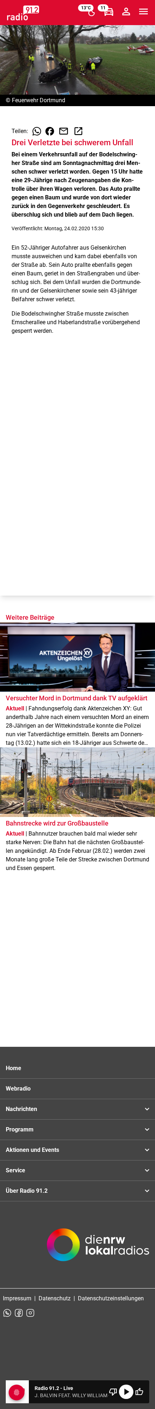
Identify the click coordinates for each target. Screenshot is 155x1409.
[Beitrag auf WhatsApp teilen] (36, 131)
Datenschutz (55, 1298)
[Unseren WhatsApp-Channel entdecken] (7, 1313)
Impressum (17, 1298)
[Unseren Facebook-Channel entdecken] (18, 1313)
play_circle (126, 1391)
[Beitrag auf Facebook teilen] (49, 131)
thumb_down (113, 1391)
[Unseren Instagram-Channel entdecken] (30, 1313)
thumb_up (139, 1391)
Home (13, 1068)
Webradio (18, 1088)
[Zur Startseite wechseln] (23, 13)
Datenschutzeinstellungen (111, 1298)
